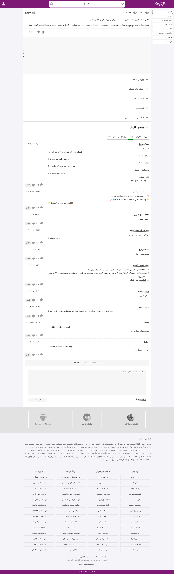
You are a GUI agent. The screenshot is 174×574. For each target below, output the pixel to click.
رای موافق (122, 136)
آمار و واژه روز (135, 539)
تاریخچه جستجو (135, 522)
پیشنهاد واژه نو (135, 488)
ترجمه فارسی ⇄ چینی (38, 544)
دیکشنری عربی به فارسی (71, 516)
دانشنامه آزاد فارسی (103, 522)
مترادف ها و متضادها (103, 494)
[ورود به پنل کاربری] (3, 4)
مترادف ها (168, 25)
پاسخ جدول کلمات (103, 544)
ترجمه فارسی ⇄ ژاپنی (38, 539)
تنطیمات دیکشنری (135, 527)
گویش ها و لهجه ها (103, 505)
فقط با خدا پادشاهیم (141, 265)
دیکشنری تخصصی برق (71, 527)
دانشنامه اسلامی (103, 511)
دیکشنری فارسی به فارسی (71, 488)
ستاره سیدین (144, 249)
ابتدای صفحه (168, 12)
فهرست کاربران (135, 500)
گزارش (28, 185)
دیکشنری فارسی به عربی (71, 511)
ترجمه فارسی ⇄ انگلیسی (38, 477)
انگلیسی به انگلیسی (165, 33)
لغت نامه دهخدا (103, 477)
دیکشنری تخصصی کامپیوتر (70, 533)
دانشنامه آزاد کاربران (103, 527)
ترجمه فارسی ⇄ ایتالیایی (38, 511)
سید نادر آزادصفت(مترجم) (139, 230)
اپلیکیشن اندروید (135, 544)
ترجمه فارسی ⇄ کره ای (39, 550)
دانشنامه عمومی (103, 516)
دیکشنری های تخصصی (71, 550)
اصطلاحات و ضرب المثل (103, 539)
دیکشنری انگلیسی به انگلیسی (71, 505)
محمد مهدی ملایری (141, 214)
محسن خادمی (143, 291)
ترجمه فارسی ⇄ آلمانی (39, 505)
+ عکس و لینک (140, 399)
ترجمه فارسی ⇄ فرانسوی (39, 500)
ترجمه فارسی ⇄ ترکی (38, 488)
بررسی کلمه (168, 16)
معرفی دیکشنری (135, 477)
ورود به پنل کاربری (135, 511)
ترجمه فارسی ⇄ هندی (39, 533)
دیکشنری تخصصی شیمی (71, 544)
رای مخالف (111, 136)
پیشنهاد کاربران (167, 37)
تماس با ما (135, 483)
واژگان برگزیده (135, 516)
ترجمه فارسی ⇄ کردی (39, 494)
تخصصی (169, 29)
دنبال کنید (30, 32)
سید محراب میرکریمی (140, 191)
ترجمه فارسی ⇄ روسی (39, 527)
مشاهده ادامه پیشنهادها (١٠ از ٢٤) (87, 362)
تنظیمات (166, 42)
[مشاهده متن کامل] (138, 180)
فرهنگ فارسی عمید (103, 488)
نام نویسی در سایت (135, 505)
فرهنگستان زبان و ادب (103, 500)
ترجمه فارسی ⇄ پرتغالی (39, 522)
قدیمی (138, 136)
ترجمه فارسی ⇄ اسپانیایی (39, 516)
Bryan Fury (144, 144)
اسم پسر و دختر (103, 533)
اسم (114, 459)
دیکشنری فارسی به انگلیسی (71, 494)
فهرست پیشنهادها (135, 494)
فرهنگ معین (103, 483)
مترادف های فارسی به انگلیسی (71, 500)
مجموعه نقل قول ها (103, 550)
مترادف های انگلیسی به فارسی (71, 483)
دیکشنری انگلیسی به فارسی (71, 477)
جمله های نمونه (167, 20)
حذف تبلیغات (135, 533)
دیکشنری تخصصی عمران (71, 539)
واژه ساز (131, 459)
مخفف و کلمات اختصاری (71, 522)
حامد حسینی (144, 307)
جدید (130, 136)
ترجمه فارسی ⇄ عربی (38, 483)
